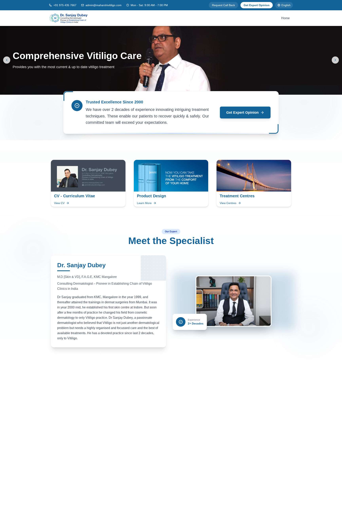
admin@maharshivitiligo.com (104, 5)
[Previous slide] (6, 60)
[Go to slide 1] (167, 90)
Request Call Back (223, 5)
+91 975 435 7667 (64, 5)
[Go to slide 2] (172, 90)
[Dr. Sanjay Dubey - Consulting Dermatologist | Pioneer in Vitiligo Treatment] (68, 18)
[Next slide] (335, 60)
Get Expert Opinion (257, 5)
